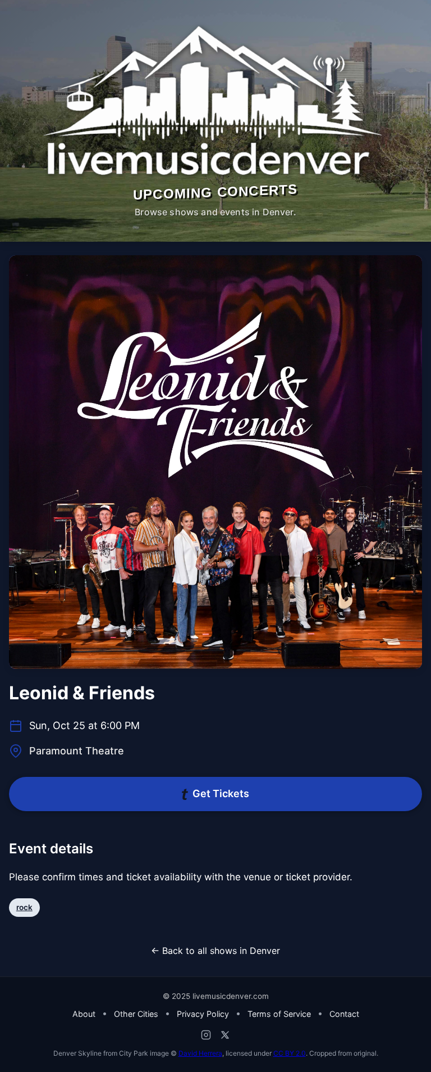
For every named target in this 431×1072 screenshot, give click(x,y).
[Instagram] (206, 1035)
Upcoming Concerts (215, 192)
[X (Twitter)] (225, 1035)
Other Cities (136, 1014)
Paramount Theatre (76, 751)
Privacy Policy (203, 1014)
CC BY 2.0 (289, 1053)
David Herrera (200, 1053)
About (83, 1014)
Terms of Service (279, 1014)
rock (24, 907)
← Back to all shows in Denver (215, 950)
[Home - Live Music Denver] (215, 101)
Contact (344, 1014)
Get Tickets (220, 793)
